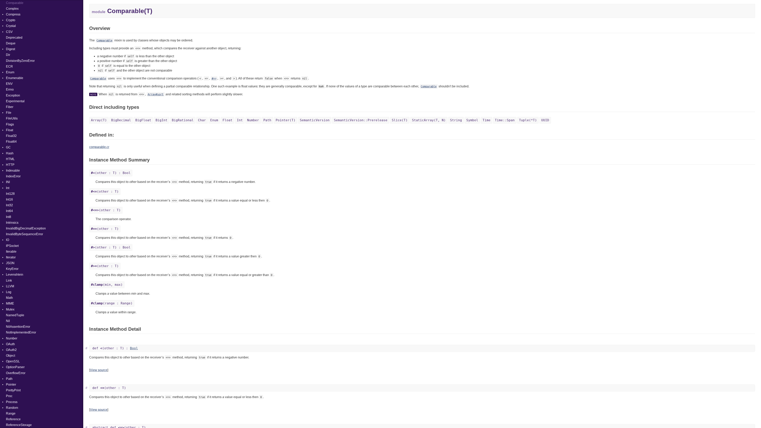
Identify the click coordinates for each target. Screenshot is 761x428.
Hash (9, 153)
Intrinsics (12, 222)
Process (11, 402)
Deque (10, 43)
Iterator (11, 257)
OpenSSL (13, 361)
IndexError (13, 176)
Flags (10, 124)
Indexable (13, 170)
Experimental (15, 101)
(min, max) (107, 285)
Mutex (10, 309)
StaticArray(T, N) (429, 120)
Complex (12, 8)
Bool (134, 348)
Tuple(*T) (528, 120)
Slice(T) (400, 120)
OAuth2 (11, 350)
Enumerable (14, 78)
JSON (10, 263)
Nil (8, 321)
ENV (9, 83)
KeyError (12, 268)
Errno (10, 89)
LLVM (10, 286)
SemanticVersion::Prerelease (360, 120)
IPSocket (12, 245)
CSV (9, 31)
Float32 (11, 136)
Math (9, 297)
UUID (545, 120)
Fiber (9, 107)
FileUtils (12, 118)
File (8, 112)
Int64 (9, 211)
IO (7, 240)
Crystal (11, 26)
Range (10, 413)
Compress (13, 14)
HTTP (10, 164)
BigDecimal (121, 120)
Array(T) (99, 120)
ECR (9, 66)
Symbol (472, 120)
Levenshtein (14, 274)
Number (11, 338)
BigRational (183, 120)
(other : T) (105, 191)
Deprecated (14, 37)
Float (9, 130)
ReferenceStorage (19, 425)
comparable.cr (99, 147)
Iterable (11, 251)
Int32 (9, 205)
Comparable (14, 3)
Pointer (11, 384)
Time (486, 120)
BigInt (161, 120)
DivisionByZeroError (20, 60)
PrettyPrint (13, 390)
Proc (9, 396)
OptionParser (15, 367)
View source (98, 370)
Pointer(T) (285, 120)
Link (9, 280)
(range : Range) (112, 303)
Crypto (10, 20)
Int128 (10, 193)
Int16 (9, 199)
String (456, 120)
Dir (8, 54)
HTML (10, 159)
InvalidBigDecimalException (26, 228)
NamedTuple (15, 315)
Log (8, 292)
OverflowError (15, 373)
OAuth (10, 344)
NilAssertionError (18, 326)
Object (10, 355)
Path (9, 378)
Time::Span (505, 120)
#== (214, 78)
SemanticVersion (315, 120)
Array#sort (155, 94)
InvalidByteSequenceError (24, 234)
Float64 (11, 141)
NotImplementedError (21, 332)
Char (202, 120)
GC (8, 147)
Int (7, 188)
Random (12, 407)
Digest (10, 49)
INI (8, 182)
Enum (10, 72)
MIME (10, 303)
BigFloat (143, 120)
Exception (13, 95)
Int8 (8, 217)
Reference (13, 419)
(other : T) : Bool (111, 173)
